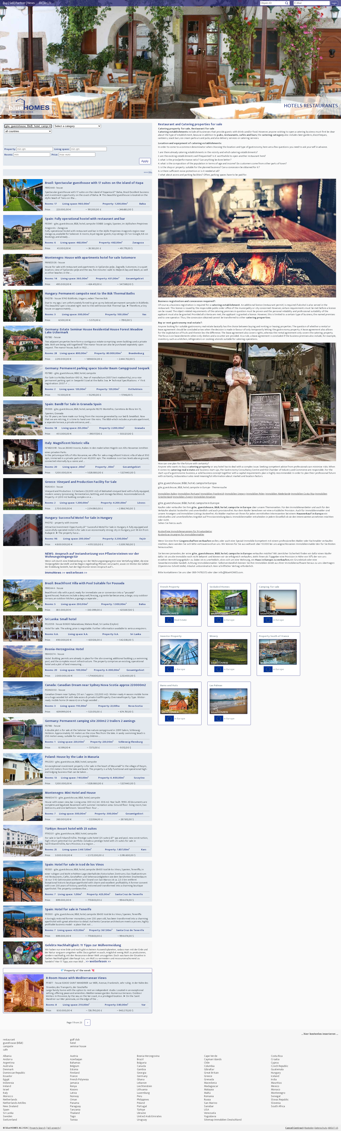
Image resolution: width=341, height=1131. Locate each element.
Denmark (8, 1069)
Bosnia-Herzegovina (148, 1056)
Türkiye (141, 1109)
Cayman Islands (212, 1059)
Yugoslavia (210, 1116)
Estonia (74, 1069)
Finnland (75, 1072)
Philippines (143, 1099)
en (45, 3)
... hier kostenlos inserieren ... (319, 1034)
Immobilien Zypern (183, 497)
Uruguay (142, 1119)
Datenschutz (320, 1128)
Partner (21, 3)
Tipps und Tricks (119, 172)
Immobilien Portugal (189, 494)
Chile (207, 1062)
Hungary (276, 1072)
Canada (141, 1066)
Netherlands (10, 1099)
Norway (74, 1096)
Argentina (8, 1062)
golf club (75, 1039)
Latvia (73, 1093)
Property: (10, 149)
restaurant (9, 1039)
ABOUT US (333, 1128)
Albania (7, 1056)
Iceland (275, 1076)
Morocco (8, 1096)
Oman (73, 1099)
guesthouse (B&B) (13, 1043)
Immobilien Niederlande (277, 494)
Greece (208, 1076)
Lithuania (142, 1089)
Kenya (73, 1086)
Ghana (140, 1079)
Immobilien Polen (255, 494)
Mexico (275, 1086)
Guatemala (277, 1069)
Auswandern (139, 172)
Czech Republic (279, 1066)
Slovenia (276, 1103)
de (40, 3)
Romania (209, 1096)
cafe (5, 1049)
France (74, 1076)
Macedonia (210, 1083)
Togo (73, 1116)
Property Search (38, 1128)
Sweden (7, 1116)
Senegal (275, 1096)
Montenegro (278, 1093)
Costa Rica (277, 1056)
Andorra (7, 1059)
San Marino (210, 1103)
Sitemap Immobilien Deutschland (223, 1119)
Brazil (140, 1059)
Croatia (275, 1059)
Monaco (275, 1089)
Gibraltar (209, 1069)
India (274, 1079)
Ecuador (7, 1076)
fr (50, 3)
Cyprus (275, 1062)
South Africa (278, 1106)
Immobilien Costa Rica (303, 494)
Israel (6, 1089)
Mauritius (276, 1083)
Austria (74, 1056)
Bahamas (75, 1062)
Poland (141, 1103)
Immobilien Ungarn (235, 494)
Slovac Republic (280, 1099)
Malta (207, 1093)
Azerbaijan (76, 1059)
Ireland (7, 1086)
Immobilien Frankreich (212, 494)
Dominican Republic (14, 1072)
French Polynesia (79, 1079)
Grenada (209, 1079)
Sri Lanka (8, 1113)
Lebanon (142, 1083)
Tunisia (74, 1119)
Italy (5, 1093)
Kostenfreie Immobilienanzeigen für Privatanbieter (185, 531)
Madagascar (211, 1086)
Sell (11, 3)
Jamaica (74, 1083)
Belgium (74, 1066)
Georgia (141, 1072)
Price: (55, 154)
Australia (8, 1066)
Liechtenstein (144, 1086)
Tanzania (75, 1109)
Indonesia (8, 1083)
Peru (139, 1096)
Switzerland (10, 1119)
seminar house (78, 1046)
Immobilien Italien (167, 494)
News (31, 3)
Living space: (61, 149)
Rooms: (8, 154)
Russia (207, 1099)
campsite (8, 1046)
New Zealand (10, 1106)
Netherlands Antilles (14, 1103)
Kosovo (74, 1089)
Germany (142, 1076)
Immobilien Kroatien (204, 497)
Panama (74, 1103)
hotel (73, 1043)
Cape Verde (210, 1056)
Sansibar (209, 1106)
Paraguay (75, 1106)
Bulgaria (141, 1062)
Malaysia (209, 1089)
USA (206, 1109)
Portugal (142, 1106)
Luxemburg (143, 1093)
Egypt (6, 1079)
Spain (6, 1109)
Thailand (75, 1113)
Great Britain (211, 1072)
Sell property (53, 1128)
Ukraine (141, 1113)
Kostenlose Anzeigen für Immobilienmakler (181, 534)
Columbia (209, 1066)
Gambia (141, 1069)
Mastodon (309, 1128)
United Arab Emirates (149, 1116)
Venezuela (210, 1113)
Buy (5, 3)
